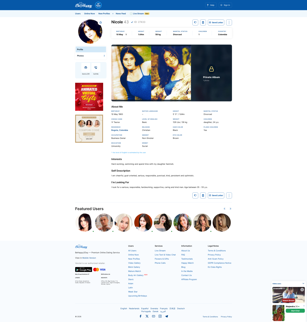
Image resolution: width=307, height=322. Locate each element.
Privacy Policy (214, 254)
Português (146, 311)
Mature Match (134, 271)
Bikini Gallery (134, 267)
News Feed (121, 13)
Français (164, 308)
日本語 (172, 308)
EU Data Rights (215, 267)
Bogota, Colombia (119, 130)
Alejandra (290, 306)
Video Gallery (134, 263)
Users (78, 13)
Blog (183, 267)
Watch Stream (288, 300)
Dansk (155, 311)
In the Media (187, 271)
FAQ (183, 254)
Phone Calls (160, 263)
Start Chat (295, 311)
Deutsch (181, 308)
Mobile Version (89, 258)
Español (144, 308)
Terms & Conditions (217, 250)
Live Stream (138, 13)
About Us (185, 250)
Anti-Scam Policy (216, 259)
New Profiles (104, 13)
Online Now (89, 13)
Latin (130, 287)
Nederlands (134, 308)
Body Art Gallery (135, 275)
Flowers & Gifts (162, 259)
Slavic (131, 279)
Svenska (154, 308)
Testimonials (187, 259)
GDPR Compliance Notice (219, 263)
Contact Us (186, 275)
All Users (132, 250)
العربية (163, 311)
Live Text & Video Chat (165, 254)
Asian (130, 283)
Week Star (133, 291)
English (124, 308)
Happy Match (187, 263)
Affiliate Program (189, 279)
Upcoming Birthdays (137, 296)
